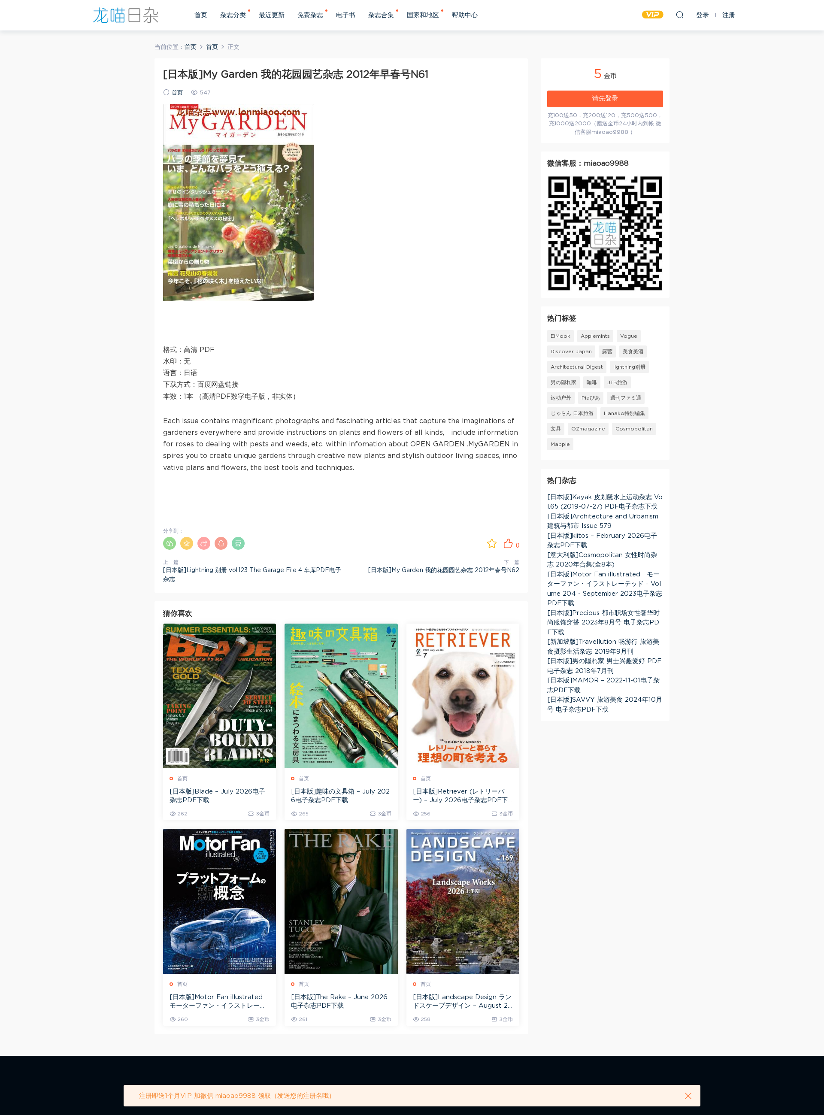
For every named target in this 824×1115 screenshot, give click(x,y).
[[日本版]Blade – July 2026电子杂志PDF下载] (219, 696)
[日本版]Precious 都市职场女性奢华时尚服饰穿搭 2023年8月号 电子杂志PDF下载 (603, 623)
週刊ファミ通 (625, 397)
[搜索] (680, 15)
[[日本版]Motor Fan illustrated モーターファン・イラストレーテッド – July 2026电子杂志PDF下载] (219, 901)
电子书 (345, 15)
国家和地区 (423, 15)
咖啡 (592, 382)
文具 (556, 428)
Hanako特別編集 (624, 413)
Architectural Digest (577, 367)
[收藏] (491, 543)
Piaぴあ (591, 397)
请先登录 (605, 98)
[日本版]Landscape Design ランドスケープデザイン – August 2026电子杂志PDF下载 (462, 1002)
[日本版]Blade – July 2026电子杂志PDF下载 (217, 795)
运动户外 (561, 397)
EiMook (560, 336)
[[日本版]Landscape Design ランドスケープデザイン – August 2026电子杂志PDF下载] (462, 901)
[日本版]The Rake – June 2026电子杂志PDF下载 (339, 1001)
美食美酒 (633, 351)
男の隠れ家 (563, 382)
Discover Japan (571, 351)
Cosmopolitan (634, 428)
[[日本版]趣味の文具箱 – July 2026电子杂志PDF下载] (341, 696)
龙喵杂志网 (125, 15)
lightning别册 (629, 367)
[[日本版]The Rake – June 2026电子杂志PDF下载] (341, 901)
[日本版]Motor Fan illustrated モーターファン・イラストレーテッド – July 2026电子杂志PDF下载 (219, 1002)
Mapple (560, 444)
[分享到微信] (169, 543)
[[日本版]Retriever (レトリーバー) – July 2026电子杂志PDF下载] (462, 696)
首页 (200, 15)
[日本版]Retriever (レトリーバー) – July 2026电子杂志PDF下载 (460, 796)
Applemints (595, 336)
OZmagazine (588, 428)
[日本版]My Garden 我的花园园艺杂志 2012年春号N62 (443, 570)
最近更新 (272, 15)
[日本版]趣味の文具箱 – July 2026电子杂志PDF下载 (340, 795)
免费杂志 (310, 15)
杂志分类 (233, 15)
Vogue (628, 336)
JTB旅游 (617, 382)
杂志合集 (381, 15)
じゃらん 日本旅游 (572, 413)
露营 (607, 351)
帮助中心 (465, 15)
